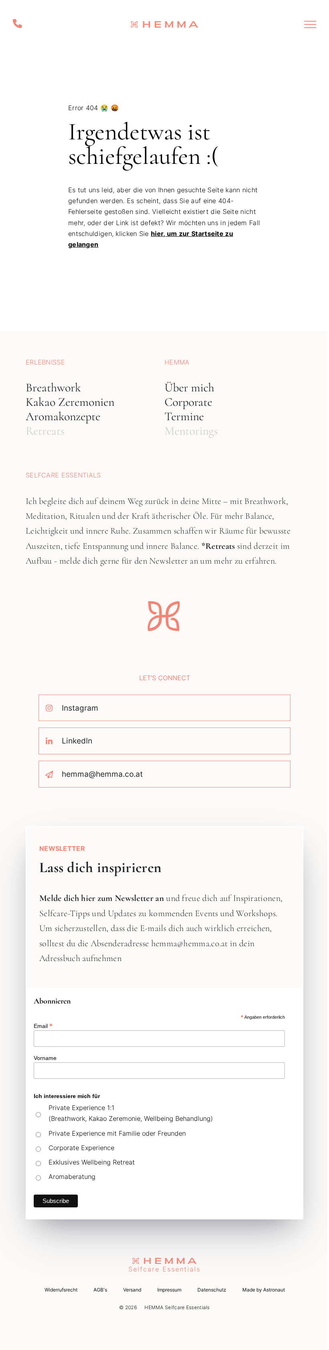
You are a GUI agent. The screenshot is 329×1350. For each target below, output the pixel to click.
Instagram (80, 708)
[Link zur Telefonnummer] (18, 24)
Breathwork (53, 388)
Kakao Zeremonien (70, 402)
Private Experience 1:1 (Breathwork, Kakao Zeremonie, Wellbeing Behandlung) (131, 1113)
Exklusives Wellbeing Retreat (92, 1162)
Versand (132, 1290)
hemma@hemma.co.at (102, 774)
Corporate (188, 402)
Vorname (45, 1058)
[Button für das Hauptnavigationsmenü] (310, 24)
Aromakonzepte (63, 416)
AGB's (100, 1290)
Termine (184, 416)
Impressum (169, 1290)
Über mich (189, 388)
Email (43, 1025)
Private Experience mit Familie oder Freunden (117, 1133)
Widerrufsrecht (61, 1290)
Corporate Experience (81, 1148)
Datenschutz (211, 1290)
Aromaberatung (72, 1177)
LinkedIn (77, 741)
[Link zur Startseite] (164, 24)
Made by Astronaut (263, 1290)
